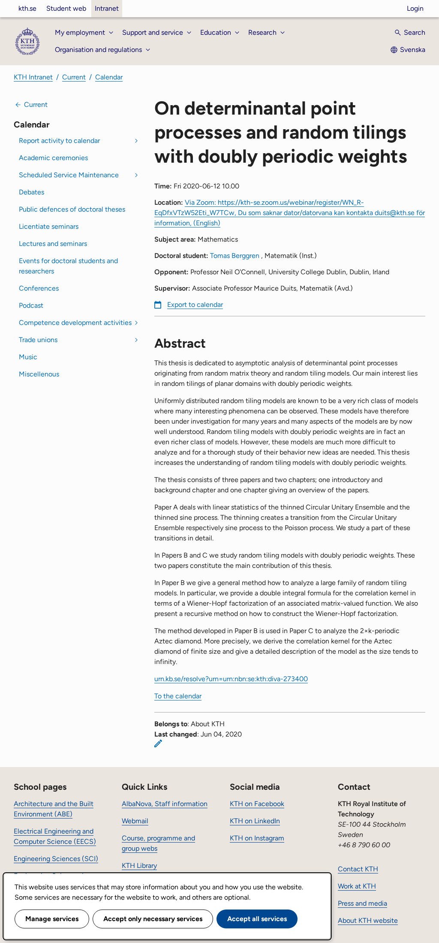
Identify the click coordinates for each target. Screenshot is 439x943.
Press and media (362, 903)
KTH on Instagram (257, 838)
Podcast (31, 305)
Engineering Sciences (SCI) (56, 859)
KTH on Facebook (257, 804)
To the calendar (177, 696)
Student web (66, 8)
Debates (31, 192)
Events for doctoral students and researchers (68, 266)
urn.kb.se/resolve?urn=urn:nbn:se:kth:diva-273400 (231, 679)
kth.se (27, 8)
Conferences (39, 288)
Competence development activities (75, 322)
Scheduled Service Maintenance (69, 175)
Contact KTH (358, 869)
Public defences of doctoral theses (72, 209)
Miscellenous (39, 374)
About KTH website (368, 920)
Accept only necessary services (152, 919)
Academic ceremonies (53, 158)
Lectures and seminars (53, 244)
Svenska (412, 49)
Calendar (109, 77)
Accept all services (257, 919)
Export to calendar (195, 304)
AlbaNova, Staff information (164, 804)
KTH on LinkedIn (255, 821)
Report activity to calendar (59, 140)
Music (28, 357)
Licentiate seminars (48, 226)
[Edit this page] (158, 743)
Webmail (135, 821)
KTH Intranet (33, 77)
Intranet (107, 8)
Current (74, 77)
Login (415, 8)
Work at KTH (357, 886)
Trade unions (38, 340)
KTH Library (139, 865)
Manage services (51, 919)
